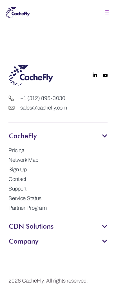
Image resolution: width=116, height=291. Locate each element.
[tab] (58, 134)
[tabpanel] (58, 179)
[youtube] (105, 75)
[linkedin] (95, 75)
